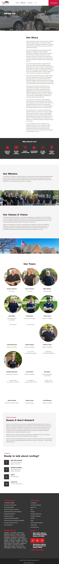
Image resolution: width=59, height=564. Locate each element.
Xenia (26, 541)
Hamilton (13, 541)
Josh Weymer (47, 400)
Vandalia (6, 540)
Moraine (18, 541)
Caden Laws (29, 400)
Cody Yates (47, 316)
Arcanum (14, 547)
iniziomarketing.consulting (29, 562)
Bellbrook (24, 540)
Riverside (6, 538)
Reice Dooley (12, 400)
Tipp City (18, 546)
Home (5, 16)
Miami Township (21, 535)
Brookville (11, 540)
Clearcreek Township (18, 544)
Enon (23, 546)
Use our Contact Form (16, 483)
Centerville (13, 532)
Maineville (24, 538)
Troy (22, 541)
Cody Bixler (29, 316)
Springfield (18, 540)
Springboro (7, 532)
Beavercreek (20, 532)
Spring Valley (7, 547)
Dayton (23, 534)
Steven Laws (47, 344)
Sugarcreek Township (9, 546)
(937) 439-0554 (14, 476)
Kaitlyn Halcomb (11, 371)
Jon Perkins (29, 371)
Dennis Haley (29, 344)
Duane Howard (12, 288)
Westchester (13, 538)
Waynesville (22, 537)
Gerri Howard (29, 288)
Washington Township (10, 535)
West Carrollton (8, 543)
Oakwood (6, 534)
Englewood (7, 541)
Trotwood (19, 547)
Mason (19, 538)
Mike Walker (47, 288)
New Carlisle (16, 543)
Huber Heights (8, 544)
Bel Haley (47, 371)
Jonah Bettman (12, 344)
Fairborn (18, 534)
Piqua (24, 547)
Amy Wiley (11, 316)
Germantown (14, 537)
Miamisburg (7, 537)
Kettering (12, 534)
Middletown (23, 543)
